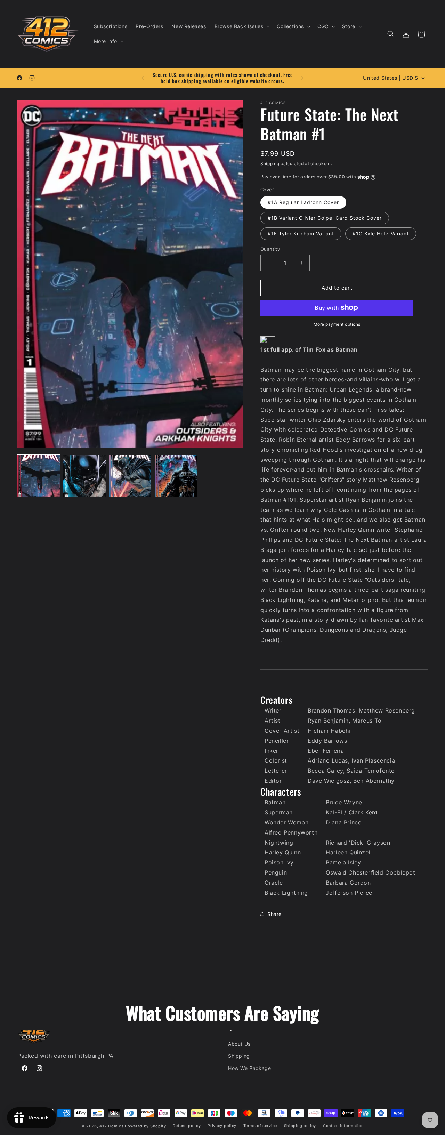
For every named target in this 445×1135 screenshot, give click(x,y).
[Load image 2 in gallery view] (84, 476)
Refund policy (187, 1125)
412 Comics (111, 1126)
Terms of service (260, 1125)
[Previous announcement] (143, 77)
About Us (239, 1044)
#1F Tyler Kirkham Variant (301, 233)
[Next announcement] (302, 77)
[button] (241, 26)
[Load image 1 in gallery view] (38, 476)
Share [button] (274, 914)
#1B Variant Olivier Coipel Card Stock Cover (325, 218)
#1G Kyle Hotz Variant (381, 233)
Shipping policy (300, 1125)
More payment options (337, 324)
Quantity (270, 249)
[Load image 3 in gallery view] (130, 476)
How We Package (249, 1068)
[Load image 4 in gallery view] (176, 476)
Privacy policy (222, 1125)
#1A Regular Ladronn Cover (303, 202)
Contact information (343, 1125)
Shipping (270, 163)
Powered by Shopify (145, 1126)
